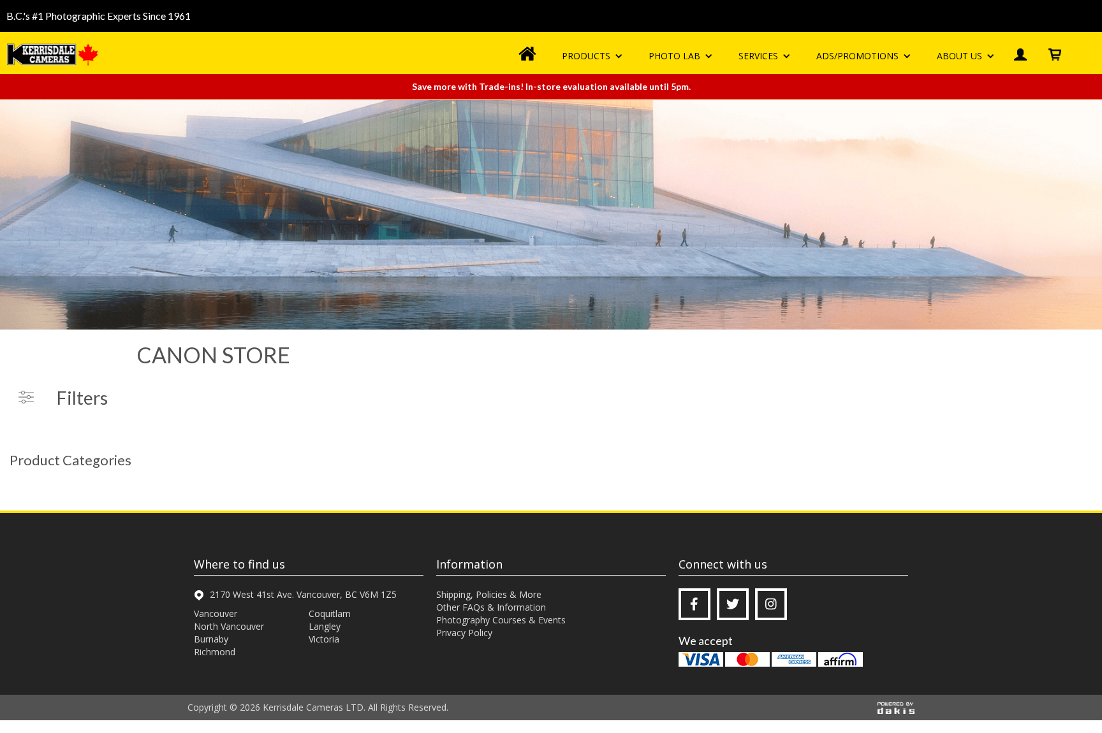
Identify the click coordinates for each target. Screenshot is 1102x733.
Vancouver (215, 613)
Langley (325, 626)
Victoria (324, 639)
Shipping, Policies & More (488, 594)
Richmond (214, 652)
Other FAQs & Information (491, 607)
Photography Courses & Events (501, 620)
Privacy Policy (464, 633)
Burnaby (211, 639)
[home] (54, 54)
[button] (592, 56)
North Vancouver (229, 626)
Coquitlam (330, 613)
